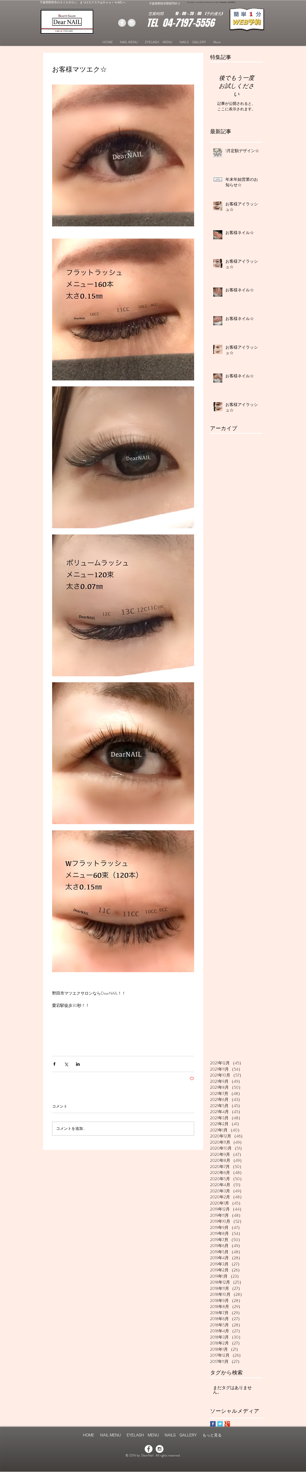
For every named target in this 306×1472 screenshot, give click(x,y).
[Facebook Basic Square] (213, 1424)
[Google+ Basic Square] (227, 1424)
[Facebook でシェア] (54, 1064)
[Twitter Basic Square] (220, 1424)
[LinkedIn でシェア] (78, 1064)
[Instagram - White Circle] (160, 1449)
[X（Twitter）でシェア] (66, 1064)
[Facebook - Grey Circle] (122, 23)
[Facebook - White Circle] (149, 1449)
